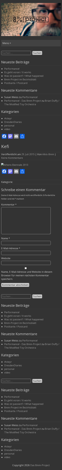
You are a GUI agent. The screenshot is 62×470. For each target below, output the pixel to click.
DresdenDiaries (13, 122)
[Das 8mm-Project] (31, 35)
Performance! (11, 68)
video (7, 129)
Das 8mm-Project (40, 465)
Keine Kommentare (12, 157)
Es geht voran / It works (17, 72)
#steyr (8, 118)
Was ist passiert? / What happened (23, 76)
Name (5, 238)
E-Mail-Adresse (10, 248)
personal (9, 125)
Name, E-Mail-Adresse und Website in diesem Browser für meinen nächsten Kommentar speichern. (26, 275)
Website (5, 258)
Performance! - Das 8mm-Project (22, 100)
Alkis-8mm (48, 154)
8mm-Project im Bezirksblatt (20, 79)
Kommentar (9, 204)
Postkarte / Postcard (15, 83)
